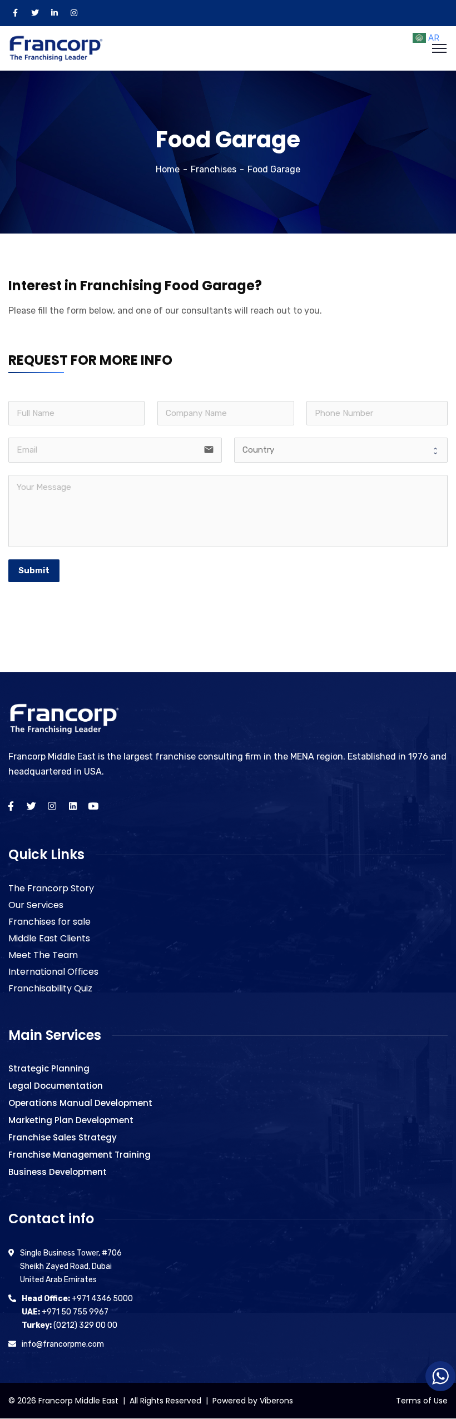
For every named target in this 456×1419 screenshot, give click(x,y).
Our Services (35, 905)
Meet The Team (43, 955)
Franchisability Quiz (50, 988)
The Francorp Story (51, 888)
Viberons (276, 1400)
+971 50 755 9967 (65, 1312)
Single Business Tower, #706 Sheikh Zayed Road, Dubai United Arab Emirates (71, 1266)
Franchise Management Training (79, 1154)
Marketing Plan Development (70, 1120)
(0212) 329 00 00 (69, 1325)
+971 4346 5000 (77, 1298)
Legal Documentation (55, 1085)
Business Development (57, 1172)
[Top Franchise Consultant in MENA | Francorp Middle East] (55, 47)
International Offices (53, 971)
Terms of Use (422, 1400)
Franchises (213, 169)
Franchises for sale (49, 921)
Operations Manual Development (80, 1103)
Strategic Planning (49, 1068)
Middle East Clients (49, 938)
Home (168, 169)
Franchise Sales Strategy (62, 1137)
